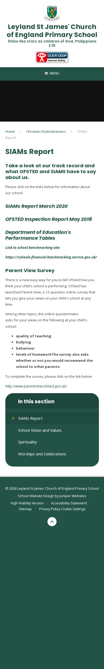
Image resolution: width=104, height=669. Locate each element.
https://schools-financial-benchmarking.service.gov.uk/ (51, 257)
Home (10, 131)
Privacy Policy (49, 509)
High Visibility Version (27, 503)
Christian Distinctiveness (46, 131)
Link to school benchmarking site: (32, 247)
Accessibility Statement (69, 503)
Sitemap (25, 509)
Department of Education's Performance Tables (38, 235)
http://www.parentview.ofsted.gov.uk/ (36, 386)
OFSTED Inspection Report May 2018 (48, 219)
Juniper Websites (72, 496)
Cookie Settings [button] (73, 509)
